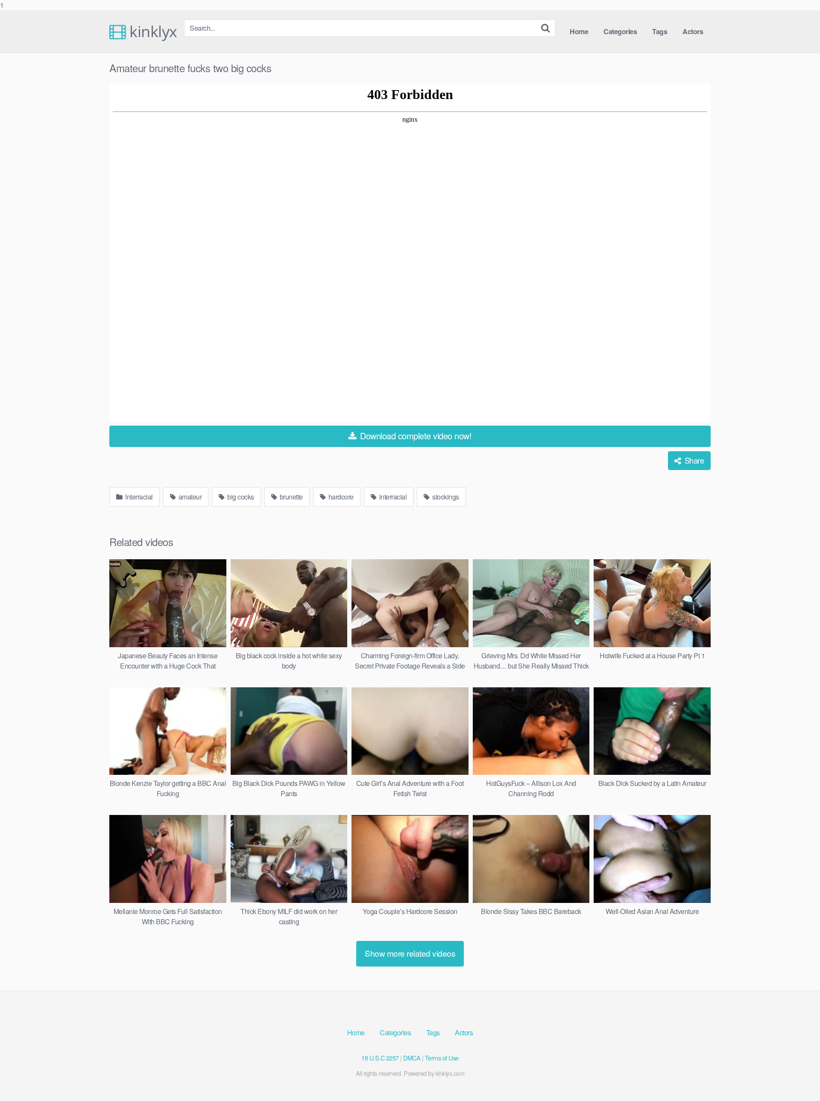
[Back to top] (796, 1077)
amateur (189, 497)
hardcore (340, 497)
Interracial (138, 497)
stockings (445, 497)
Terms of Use (442, 1057)
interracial (392, 497)
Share (693, 460)
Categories (620, 31)
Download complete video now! (415, 435)
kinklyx (151, 31)
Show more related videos (410, 953)
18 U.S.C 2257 (380, 1057)
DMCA (411, 1057)
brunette (290, 497)
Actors (692, 31)
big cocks (240, 497)
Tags (659, 31)
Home (579, 31)
